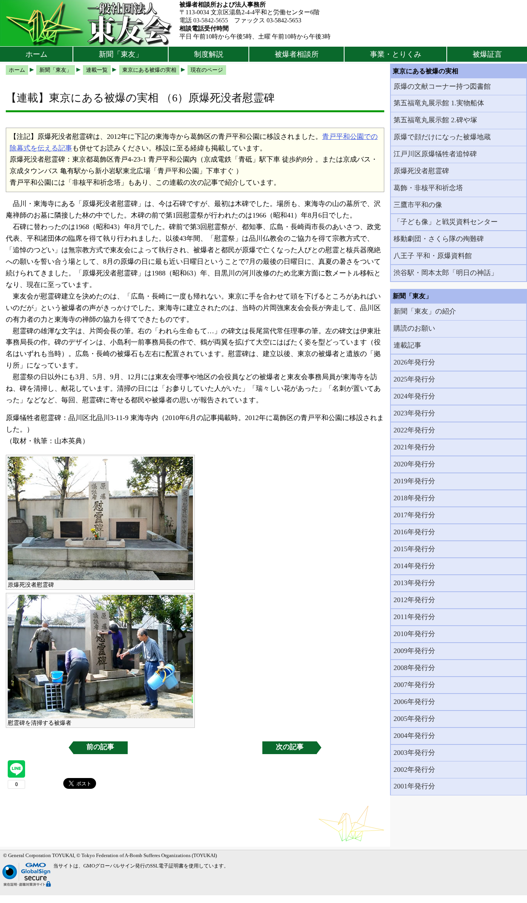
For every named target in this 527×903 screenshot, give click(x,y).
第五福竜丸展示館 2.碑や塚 (435, 120)
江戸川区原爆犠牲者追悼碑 (435, 154)
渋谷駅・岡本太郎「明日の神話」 (446, 273)
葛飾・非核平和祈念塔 (428, 188)
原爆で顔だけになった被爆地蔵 (442, 137)
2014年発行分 (414, 566)
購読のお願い (414, 328)
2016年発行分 (414, 532)
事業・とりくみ (395, 54)
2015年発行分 (414, 549)
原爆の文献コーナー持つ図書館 (442, 86)
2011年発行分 (414, 617)
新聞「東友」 (121, 54)
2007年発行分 (414, 685)
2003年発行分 (414, 752)
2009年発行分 (414, 651)
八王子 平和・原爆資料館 (433, 256)
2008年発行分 (414, 668)
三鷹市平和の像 (418, 205)
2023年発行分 (414, 413)
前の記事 (100, 747)
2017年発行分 (414, 515)
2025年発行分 (414, 379)
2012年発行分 (414, 600)
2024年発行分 (414, 396)
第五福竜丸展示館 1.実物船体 (439, 103)
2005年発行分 (414, 718)
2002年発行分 (414, 769)
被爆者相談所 (297, 54)
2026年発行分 (414, 362)
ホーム (36, 54)
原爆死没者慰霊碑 (421, 171)
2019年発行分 (414, 481)
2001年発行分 (414, 786)
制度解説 (208, 54)
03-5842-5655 (210, 20)
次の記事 (290, 747)
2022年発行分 (414, 430)
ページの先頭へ (499, 891)
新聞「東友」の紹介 (425, 311)
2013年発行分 (414, 583)
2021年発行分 (414, 447)
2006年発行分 (414, 702)
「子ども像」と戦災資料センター (446, 222)
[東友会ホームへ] (89, 23)
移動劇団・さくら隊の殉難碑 (439, 239)
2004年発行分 (414, 735)
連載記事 (407, 345)
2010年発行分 (414, 634)
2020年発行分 (414, 464)
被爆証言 (487, 54)
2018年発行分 (414, 498)
